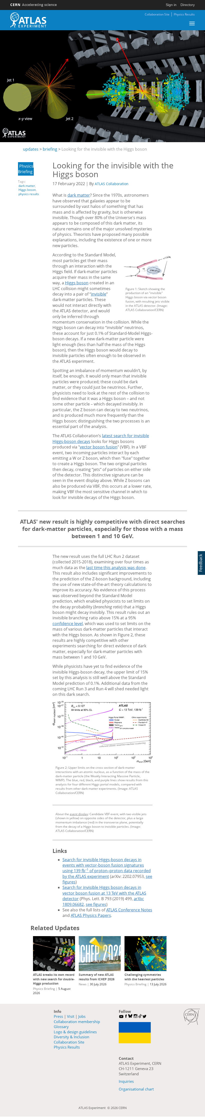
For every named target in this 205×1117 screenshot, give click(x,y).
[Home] (28, 19)
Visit (70, 1016)
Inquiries (126, 1081)
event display (79, 814)
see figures (96, 904)
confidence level (67, 623)
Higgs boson (27, 190)
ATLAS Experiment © (94, 1108)
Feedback (200, 563)
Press (58, 1016)
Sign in (171, 5)
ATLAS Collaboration (111, 183)
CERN (33, 4)
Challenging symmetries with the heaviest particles (144, 977)
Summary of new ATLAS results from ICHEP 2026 (96, 977)
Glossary (61, 1026)
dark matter (26, 186)
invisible (98, 294)
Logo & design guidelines (75, 1031)
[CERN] (192, 1017)
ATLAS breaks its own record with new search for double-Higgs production (53, 979)
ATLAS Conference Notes (129, 910)
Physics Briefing (25, 168)
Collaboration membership (77, 1021)
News (82, 984)
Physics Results (184, 14)
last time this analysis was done (116, 567)
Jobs (82, 1016)
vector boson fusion (99, 447)
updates (30, 149)
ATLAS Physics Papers (91, 915)
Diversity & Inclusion (71, 1036)
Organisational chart (136, 1089)
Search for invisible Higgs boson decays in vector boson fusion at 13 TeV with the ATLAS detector (104, 893)
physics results (28, 194)
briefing (50, 149)
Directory (187, 5)
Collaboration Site (157, 14)
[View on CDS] (147, 269)
